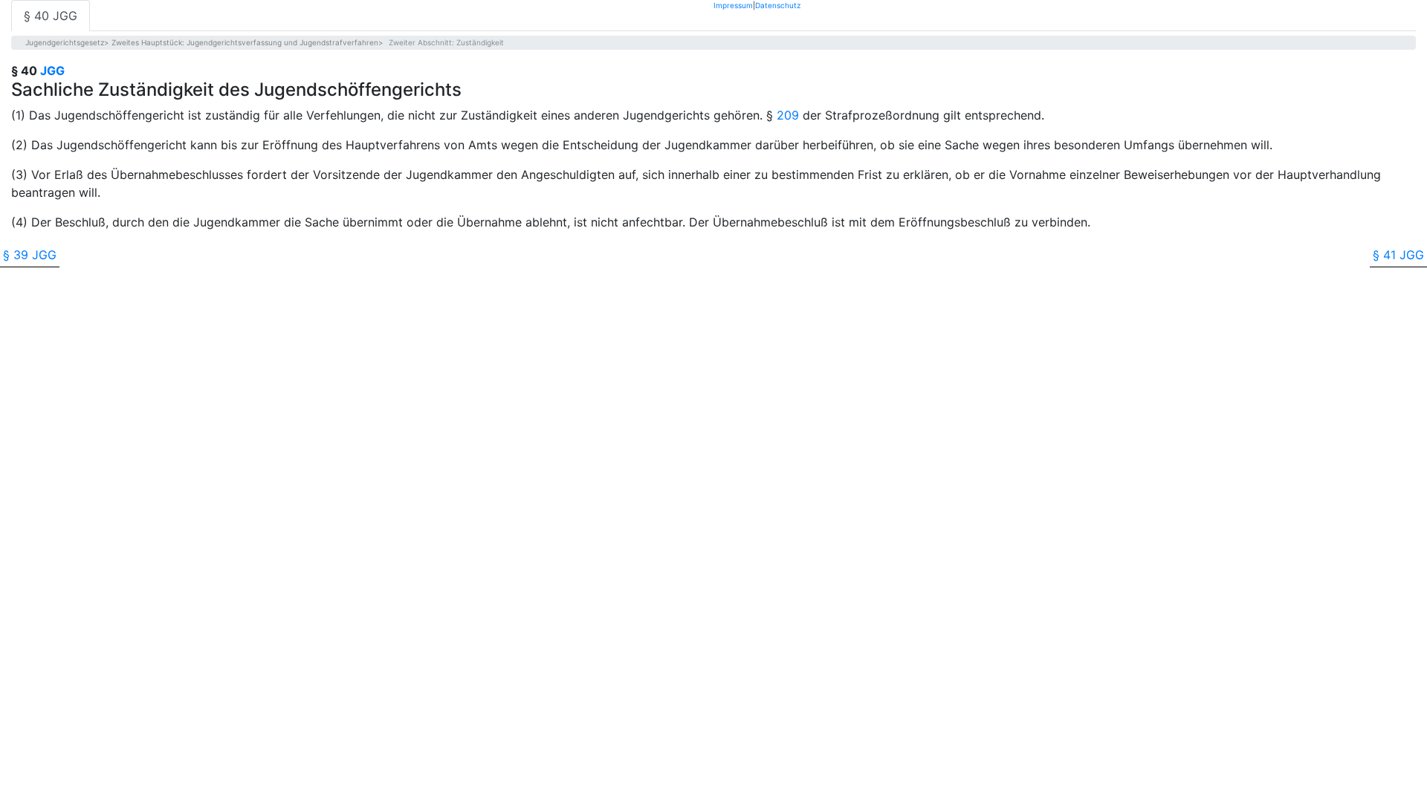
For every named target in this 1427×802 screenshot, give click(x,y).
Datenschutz (777, 5)
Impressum (733, 5)
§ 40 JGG (50, 15)
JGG (52, 70)
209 (788, 115)
